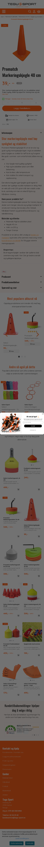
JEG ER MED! (33, 426)
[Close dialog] (43, 414)
